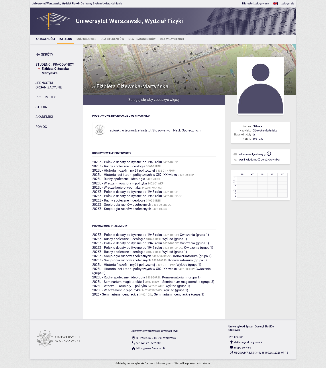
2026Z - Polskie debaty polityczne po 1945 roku (127, 196)
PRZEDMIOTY (45, 97)
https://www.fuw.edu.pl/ (150, 348)
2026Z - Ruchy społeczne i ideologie (118, 200)
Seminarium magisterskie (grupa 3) (188, 282)
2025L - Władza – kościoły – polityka (119, 183)
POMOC (41, 127)
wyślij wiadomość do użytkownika (259, 159)
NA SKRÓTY (44, 55)
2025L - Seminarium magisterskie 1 (118, 282)
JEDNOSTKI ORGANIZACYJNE (48, 85)
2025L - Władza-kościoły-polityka (116, 188)
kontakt (238, 337)
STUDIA (41, 107)
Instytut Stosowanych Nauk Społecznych (170, 130)
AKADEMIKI (44, 117)
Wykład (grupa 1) (174, 239)
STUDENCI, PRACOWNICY (54, 65)
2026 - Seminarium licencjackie (115, 294)
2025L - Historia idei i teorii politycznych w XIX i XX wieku (134, 175)
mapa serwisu (242, 347)
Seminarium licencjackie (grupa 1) (179, 294)
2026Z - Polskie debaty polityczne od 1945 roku (127, 192)
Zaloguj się (137, 100)
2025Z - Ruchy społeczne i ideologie (118, 166)
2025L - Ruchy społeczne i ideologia (118, 179)
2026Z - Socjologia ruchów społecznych (121, 205)
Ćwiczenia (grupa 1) (194, 235)
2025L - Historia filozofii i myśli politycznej (123, 170)
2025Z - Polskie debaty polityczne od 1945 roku (127, 162)
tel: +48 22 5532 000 (148, 343)
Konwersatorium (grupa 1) (192, 256)
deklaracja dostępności (248, 342)
